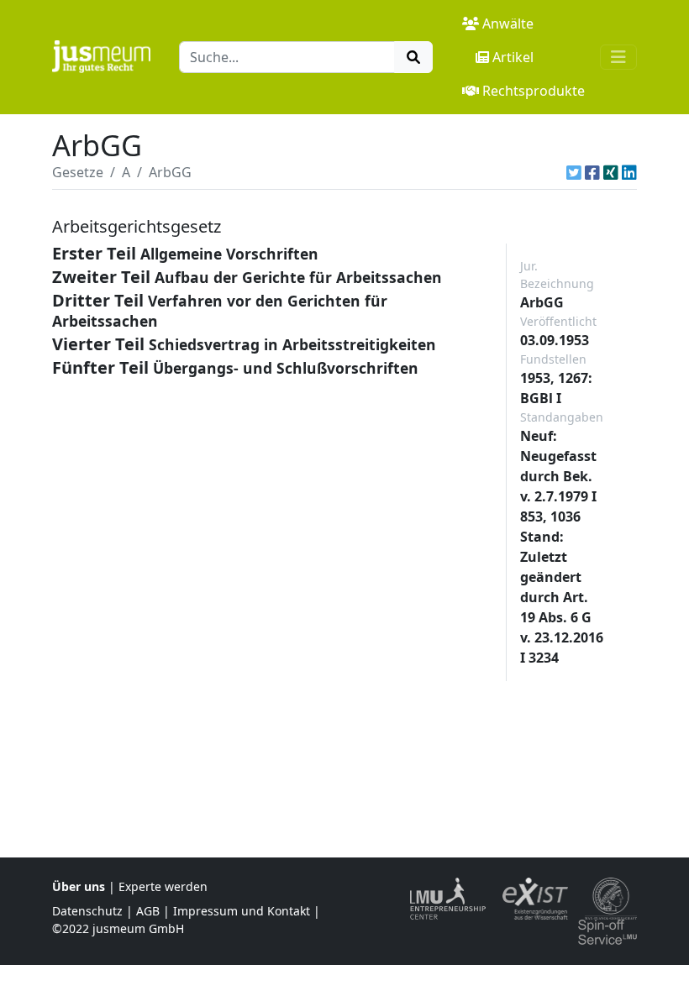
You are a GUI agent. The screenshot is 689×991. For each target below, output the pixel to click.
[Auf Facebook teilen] (592, 172)
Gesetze (77, 172)
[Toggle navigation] (618, 57)
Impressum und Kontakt (241, 911)
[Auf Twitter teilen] (573, 172)
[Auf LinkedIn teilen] (629, 172)
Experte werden (163, 886)
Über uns (78, 886)
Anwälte (508, 23)
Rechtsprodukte (533, 90)
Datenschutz (87, 911)
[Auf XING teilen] (610, 172)
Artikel (513, 57)
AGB (148, 911)
